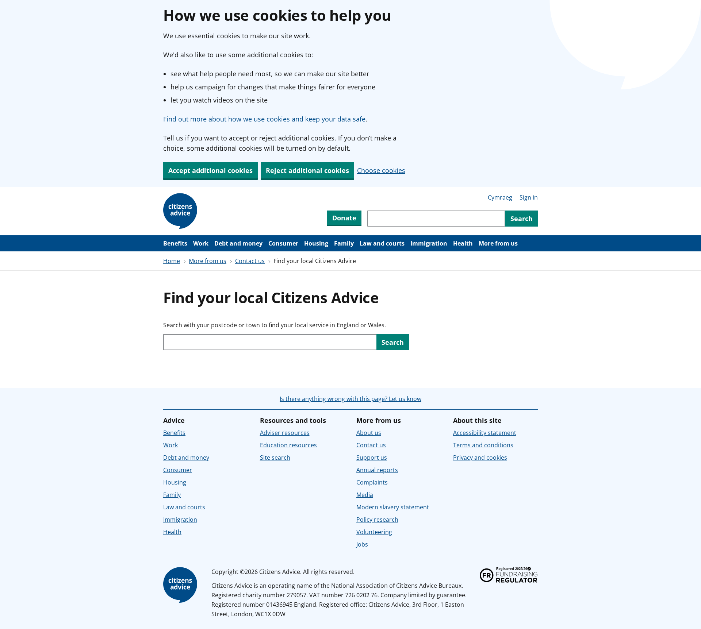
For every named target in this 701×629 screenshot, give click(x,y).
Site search (275, 458)
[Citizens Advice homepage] (181, 585)
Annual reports (377, 470)
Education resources (288, 445)
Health (463, 243)
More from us (498, 243)
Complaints (372, 482)
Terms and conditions (483, 445)
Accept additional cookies (210, 170)
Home (171, 261)
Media (364, 495)
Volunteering (374, 532)
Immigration (428, 243)
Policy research (377, 520)
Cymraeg (500, 197)
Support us (371, 458)
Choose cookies (381, 170)
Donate (344, 217)
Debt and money (238, 243)
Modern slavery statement (392, 507)
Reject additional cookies (307, 170)
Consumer (283, 243)
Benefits (175, 243)
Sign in (529, 197)
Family (344, 243)
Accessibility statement (484, 433)
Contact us (250, 261)
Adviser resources (285, 433)
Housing (316, 243)
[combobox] (436, 219)
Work (200, 243)
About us (368, 433)
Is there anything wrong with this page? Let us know (350, 399)
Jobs (362, 544)
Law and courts (382, 243)
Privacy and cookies (480, 458)
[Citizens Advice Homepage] (181, 211)
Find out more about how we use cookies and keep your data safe (264, 119)
